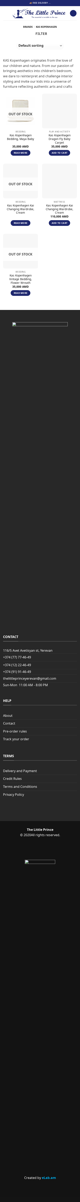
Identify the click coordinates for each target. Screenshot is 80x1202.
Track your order (16, 739)
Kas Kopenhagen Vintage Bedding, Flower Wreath (20, 279)
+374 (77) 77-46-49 (17, 657)
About (8, 715)
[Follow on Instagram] (46, 849)
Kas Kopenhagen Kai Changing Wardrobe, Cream (20, 209)
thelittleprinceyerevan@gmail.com (29, 678)
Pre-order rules (15, 731)
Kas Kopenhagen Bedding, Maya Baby (20, 137)
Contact (9, 723)
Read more (20, 152)
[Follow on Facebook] (33, 849)
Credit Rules (12, 778)
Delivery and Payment (20, 771)
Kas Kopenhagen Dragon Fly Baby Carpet (60, 138)
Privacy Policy (13, 794)
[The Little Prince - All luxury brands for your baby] (39, 13)
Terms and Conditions (20, 786)
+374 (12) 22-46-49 (17, 665)
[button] (5, 13)
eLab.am (49, 1177)
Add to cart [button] (59, 152)
